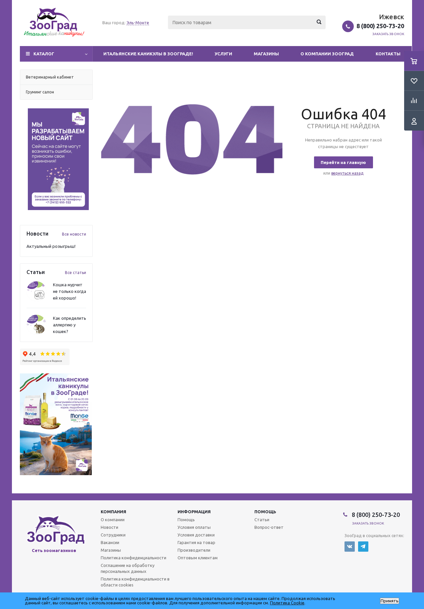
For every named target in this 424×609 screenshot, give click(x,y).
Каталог (43, 53)
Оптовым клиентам (198, 557)
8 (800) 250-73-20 (380, 26)
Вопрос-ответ (269, 527)
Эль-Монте (138, 22)
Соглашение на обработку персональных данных (127, 568)
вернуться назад (347, 173)
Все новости (74, 234)
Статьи (261, 519)
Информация (194, 511)
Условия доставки (196, 534)
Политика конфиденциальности (133, 557)
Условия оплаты (194, 527)
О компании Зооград (327, 53)
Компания (113, 511)
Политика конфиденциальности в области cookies (135, 582)
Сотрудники (113, 534)
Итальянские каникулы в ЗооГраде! (148, 53)
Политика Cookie (287, 602)
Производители (194, 550)
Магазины (266, 53)
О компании (113, 519)
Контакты (388, 53)
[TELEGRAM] (363, 546)
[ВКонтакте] (349, 546)
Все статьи (75, 272)
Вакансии (110, 542)
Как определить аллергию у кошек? (69, 325)
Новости (109, 527)
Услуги (223, 53)
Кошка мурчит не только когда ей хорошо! (69, 291)
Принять (389, 600)
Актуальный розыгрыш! (51, 246)
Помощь (265, 511)
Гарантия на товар (196, 542)
